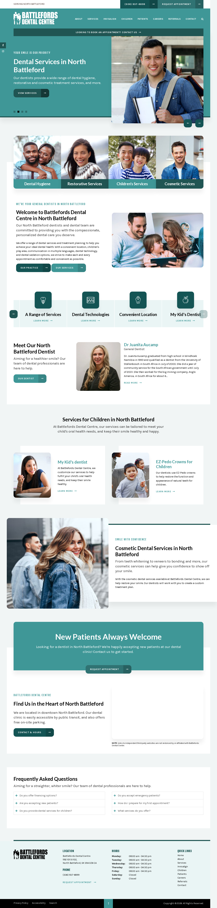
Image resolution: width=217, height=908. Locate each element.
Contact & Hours (29, 732)
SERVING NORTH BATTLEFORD (29, 4)
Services (92, 19)
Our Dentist (26, 378)
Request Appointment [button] (176, 4)
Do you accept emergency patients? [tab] (139, 795)
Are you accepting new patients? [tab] (38, 803)
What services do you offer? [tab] (134, 810)
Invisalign (109, 19)
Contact (191, 19)
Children (127, 19)
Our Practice (29, 267)
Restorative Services (84, 183)
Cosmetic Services (180, 183)
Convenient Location (132, 314)
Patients (143, 19)
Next (199, 123)
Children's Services (132, 183)
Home (180, 855)
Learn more (65, 491)
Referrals (174, 19)
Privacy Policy (21, 903)
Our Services (64, 267)
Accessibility (38, 903)
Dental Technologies (84, 314)
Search (201, 19)
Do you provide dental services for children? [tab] (45, 810)
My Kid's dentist (72, 462)
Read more (131, 382)
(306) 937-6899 (135, 4)
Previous (188, 123)
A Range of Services (37, 314)
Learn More (25, 95)
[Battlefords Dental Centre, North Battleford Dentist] (30, 855)
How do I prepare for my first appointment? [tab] (144, 803)
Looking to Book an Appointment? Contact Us (106, 32)
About (78, 19)
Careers (158, 19)
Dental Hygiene (37, 183)
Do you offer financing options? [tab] (38, 795)
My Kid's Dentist (179, 314)
